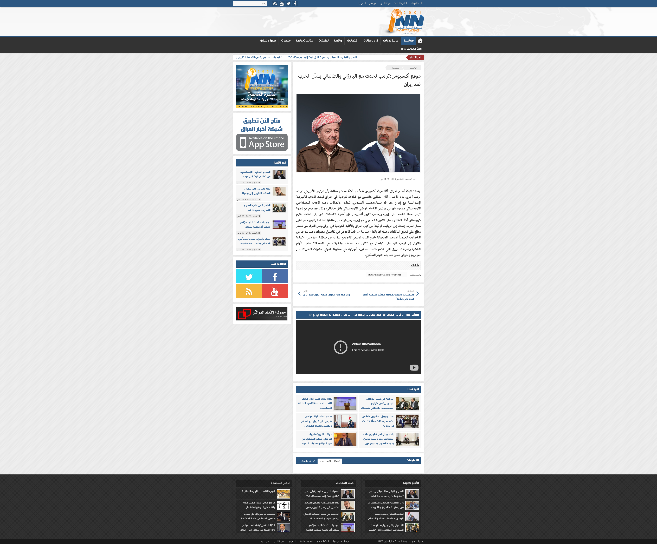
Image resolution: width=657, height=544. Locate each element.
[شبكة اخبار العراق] (403, 22)
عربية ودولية (390, 40)
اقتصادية (352, 40)
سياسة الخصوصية (341, 541)
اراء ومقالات (370, 40)
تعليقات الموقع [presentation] (307, 461)
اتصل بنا (362, 3)
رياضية (338, 40)
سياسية (408, 40)
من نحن (372, 3)
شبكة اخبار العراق (420, 41)
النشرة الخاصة (400, 3)
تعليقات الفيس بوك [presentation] (329, 461)
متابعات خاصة (304, 40)
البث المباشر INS (411, 48)
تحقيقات (324, 40)
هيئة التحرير (385, 3)
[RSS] (275, 3)
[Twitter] (288, 3)
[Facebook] (295, 3)
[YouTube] (282, 3)
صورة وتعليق (268, 40)
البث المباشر (416, 3)
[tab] (330, 461)
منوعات (286, 40)
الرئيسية (413, 67)
